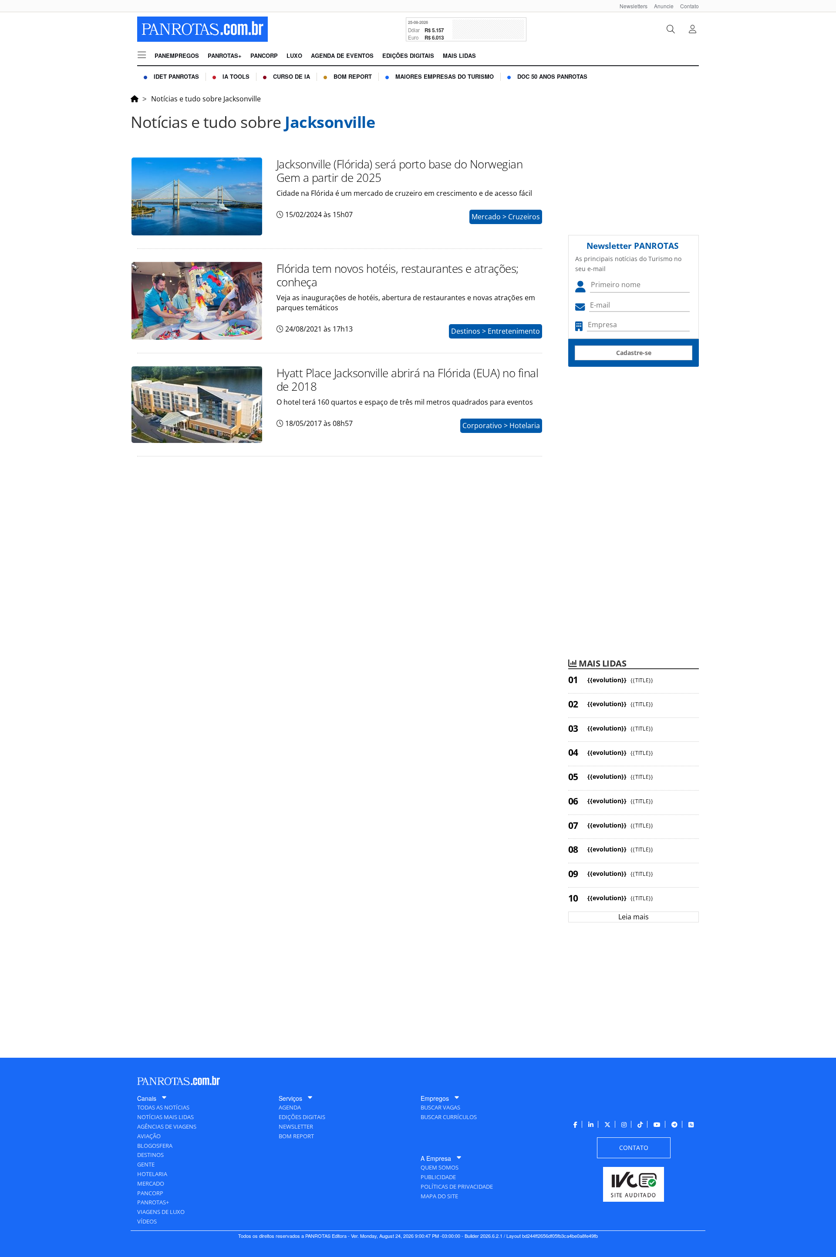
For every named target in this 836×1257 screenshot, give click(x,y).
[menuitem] (630, 6)
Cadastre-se (633, 353)
